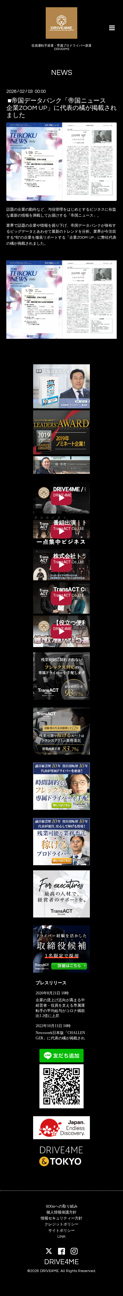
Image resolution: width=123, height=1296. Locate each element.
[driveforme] (61, 809)
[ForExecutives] (61, 916)
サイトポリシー (61, 1231)
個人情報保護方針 (61, 1212)
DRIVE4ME (61, 1262)
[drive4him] (61, 698)
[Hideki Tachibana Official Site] (61, 473)
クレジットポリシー (61, 1224)
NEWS (61, 73)
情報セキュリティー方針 (61, 1218)
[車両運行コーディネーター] (61, 971)
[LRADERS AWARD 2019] (61, 453)
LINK (61, 1237)
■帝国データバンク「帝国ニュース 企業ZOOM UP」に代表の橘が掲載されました (61, 107)
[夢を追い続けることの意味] (61, 407)
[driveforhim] (61, 754)
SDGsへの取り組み (62, 1206)
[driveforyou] (61, 864)
